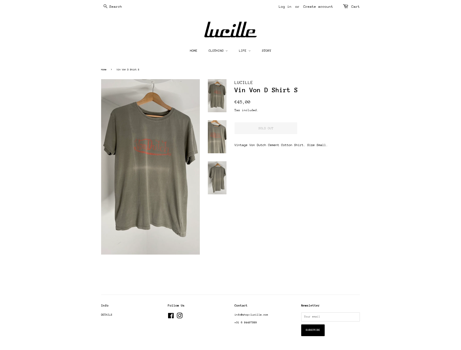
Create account (318, 7)
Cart (355, 7)
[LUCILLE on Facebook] (171, 317)
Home (103, 69)
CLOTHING (217, 51)
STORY (266, 51)
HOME (193, 51)
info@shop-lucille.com (251, 314)
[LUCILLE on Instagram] (179, 317)
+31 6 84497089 (246, 322)
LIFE (243, 51)
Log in (285, 7)
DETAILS (106, 314)
